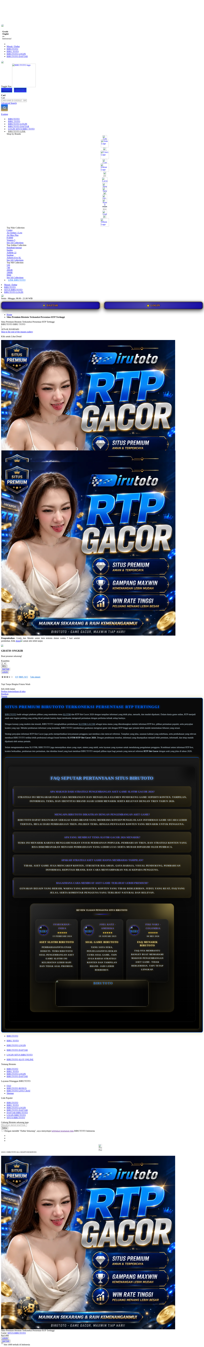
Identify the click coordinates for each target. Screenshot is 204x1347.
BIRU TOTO (13, 51)
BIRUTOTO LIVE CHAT (18, 1091)
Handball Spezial (14, 247)
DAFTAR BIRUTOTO (17, 1112)
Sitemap (10, 1093)
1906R (10, 272)
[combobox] (14, 100)
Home (9, 314)
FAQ (9, 1086)
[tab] (102, 114)
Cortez (9, 230)
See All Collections (15, 242)
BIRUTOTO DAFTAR (17, 56)
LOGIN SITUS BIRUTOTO (20, 1055)
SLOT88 (67, 714)
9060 (9, 275)
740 (8, 267)
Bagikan (4, 694)
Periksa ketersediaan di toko (13, 691)
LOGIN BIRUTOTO (16, 1115)
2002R (10, 270)
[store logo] (24, 86)
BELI (4, 666)
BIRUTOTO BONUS (17, 1088)
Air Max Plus (12, 235)
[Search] (4, 107)
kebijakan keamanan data (63, 1131)
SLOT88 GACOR (87, 724)
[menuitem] (14, 119)
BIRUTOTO (12, 49)
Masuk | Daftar (13, 46)
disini (18, 641)
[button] (7, 456)
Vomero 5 (11, 240)
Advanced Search (9, 103)
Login (6, 90)
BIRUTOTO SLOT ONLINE (20, 1059)
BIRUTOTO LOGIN (16, 54)
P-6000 (10, 237)
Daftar (20, 90)
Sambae (10, 255)
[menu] (102, 199)
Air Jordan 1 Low (14, 233)
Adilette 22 (11, 252)
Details (4, 696)
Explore (4, 114)
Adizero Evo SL (14, 257)
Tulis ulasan (35, 677)
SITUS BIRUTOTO (13, 290)
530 (8, 265)
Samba (10, 250)
